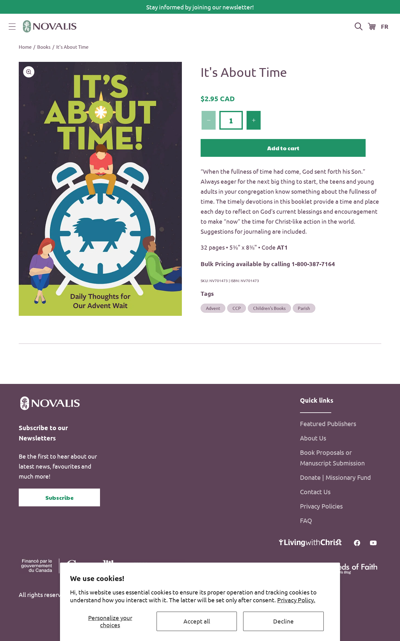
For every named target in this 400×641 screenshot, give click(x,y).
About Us (313, 438)
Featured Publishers (328, 423)
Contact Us (315, 491)
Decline (283, 621)
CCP (236, 308)
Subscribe (59, 497)
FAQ (306, 520)
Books (44, 47)
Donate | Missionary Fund (335, 477)
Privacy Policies (321, 506)
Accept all (196, 621)
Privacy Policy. (296, 600)
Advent (213, 308)
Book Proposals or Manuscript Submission (332, 457)
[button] (12, 26)
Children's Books (269, 308)
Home (25, 47)
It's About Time (72, 47)
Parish (304, 308)
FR (384, 26)
